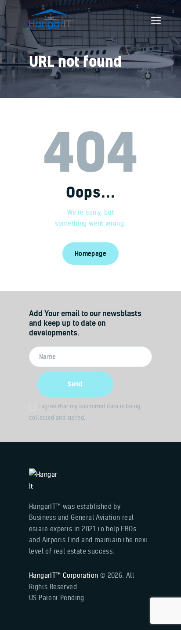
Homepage (90, 253)
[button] (156, 20)
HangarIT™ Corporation (63, 575)
